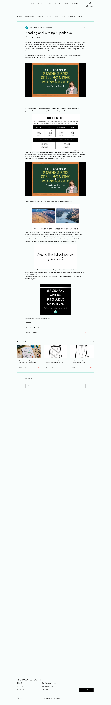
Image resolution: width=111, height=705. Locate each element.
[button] (91, 16)
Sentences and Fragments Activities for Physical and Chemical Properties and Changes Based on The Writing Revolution (27, 361)
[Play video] (55, 80)
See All (92, 341)
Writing (56, 16)
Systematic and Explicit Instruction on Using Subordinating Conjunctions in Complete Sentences (81, 361)
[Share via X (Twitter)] (30, 327)
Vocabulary (40, 16)
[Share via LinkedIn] (34, 327)
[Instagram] (90, 3)
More (79, 16)
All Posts (19, 16)
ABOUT (20, 686)
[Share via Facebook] (26, 327)
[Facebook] (21, 698)
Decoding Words (29, 16)
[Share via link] (38, 327)
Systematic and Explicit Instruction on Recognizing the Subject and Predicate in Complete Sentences (55, 361)
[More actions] (85, 28)
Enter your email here (47, 686)
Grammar (48, 16)
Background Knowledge (68, 16)
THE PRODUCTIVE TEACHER (29, 680)
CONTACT (21, 690)
